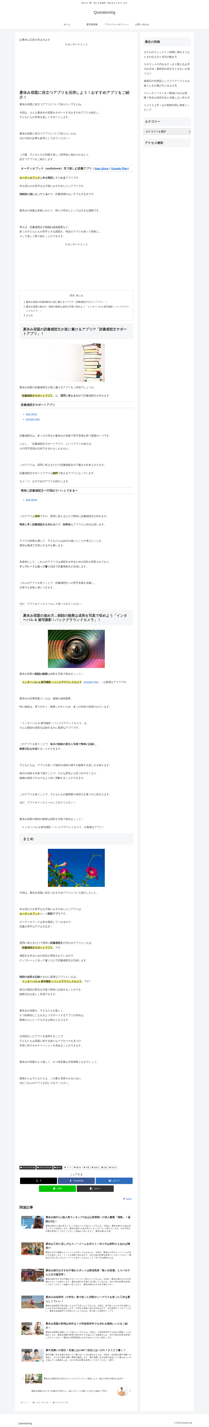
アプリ (69, 1167)
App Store (101, 168)
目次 (72, 295)
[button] (95, 1188)
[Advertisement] (76, 67)
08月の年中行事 (46, 1167)
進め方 (114, 1167)
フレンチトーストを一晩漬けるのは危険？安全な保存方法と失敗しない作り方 (167, 95)
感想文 (96, 1167)
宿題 (87, 1167)
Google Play (119, 168)
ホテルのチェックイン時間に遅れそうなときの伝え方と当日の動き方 (167, 54)
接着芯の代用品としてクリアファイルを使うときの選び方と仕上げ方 (167, 83)
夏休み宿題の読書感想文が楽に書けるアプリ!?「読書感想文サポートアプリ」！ (66, 302)
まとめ (29, 315)
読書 (105, 1167)
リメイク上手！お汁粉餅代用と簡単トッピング (167, 107)
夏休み (58, 1167)
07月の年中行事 (29, 1167)
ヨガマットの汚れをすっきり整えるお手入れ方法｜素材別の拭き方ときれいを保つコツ (167, 69)
